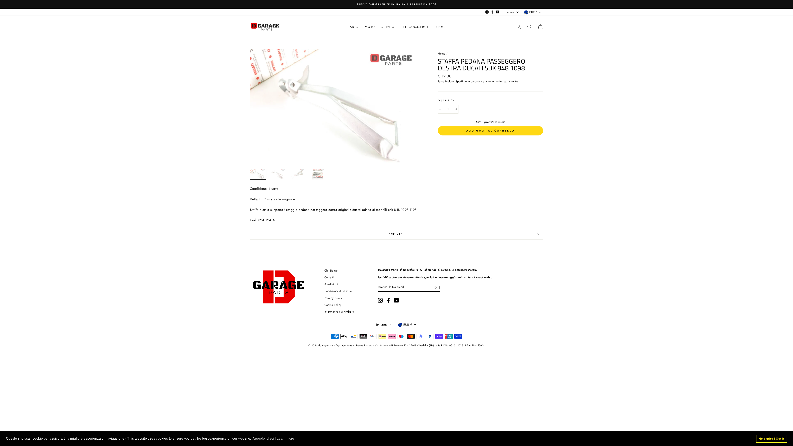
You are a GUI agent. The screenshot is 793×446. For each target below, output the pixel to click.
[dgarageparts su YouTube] (396, 300)
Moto (370, 27)
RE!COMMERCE (416, 27)
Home (442, 53)
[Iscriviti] (437, 287)
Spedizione (463, 81)
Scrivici (396, 234)
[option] (396, 4)
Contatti (329, 277)
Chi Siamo (331, 270)
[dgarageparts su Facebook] (388, 300)
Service (389, 27)
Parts (353, 27)
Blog (440, 27)
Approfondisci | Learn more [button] (273, 438)
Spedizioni (331, 284)
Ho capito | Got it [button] (771, 438)
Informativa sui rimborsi (339, 312)
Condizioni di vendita (338, 291)
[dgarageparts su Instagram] (380, 300)
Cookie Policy (333, 305)
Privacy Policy (333, 298)
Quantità (446, 100)
